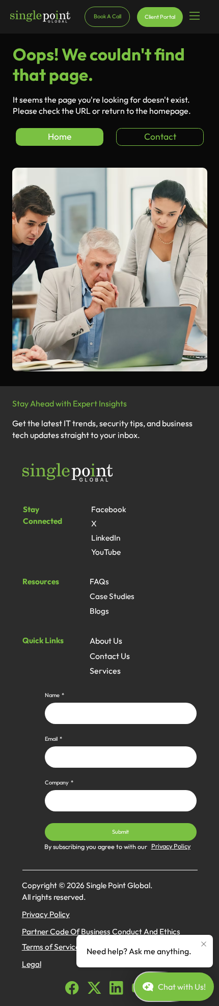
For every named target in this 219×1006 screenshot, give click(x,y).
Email (53, 739)
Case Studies (112, 596)
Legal (31, 964)
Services (105, 671)
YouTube (106, 552)
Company (59, 782)
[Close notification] (204, 944)
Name (54, 695)
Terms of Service (50, 947)
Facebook (108, 509)
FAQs (99, 581)
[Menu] (195, 16)
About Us (106, 641)
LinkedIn (105, 538)
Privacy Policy (170, 846)
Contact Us (110, 656)
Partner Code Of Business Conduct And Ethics (101, 931)
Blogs (99, 611)
